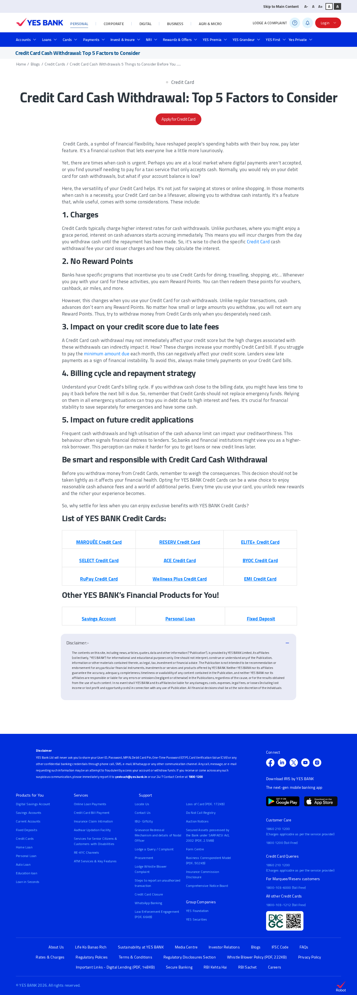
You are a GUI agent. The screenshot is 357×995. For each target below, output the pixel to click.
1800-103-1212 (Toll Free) (286, 904)
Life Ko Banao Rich (91, 947)
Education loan (26, 873)
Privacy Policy (309, 957)
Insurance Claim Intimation (93, 821)
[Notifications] (307, 23)
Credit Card (258, 241)
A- (306, 6)
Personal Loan (26, 855)
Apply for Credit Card (178, 119)
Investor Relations (224, 947)
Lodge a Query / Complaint (154, 849)
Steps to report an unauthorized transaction (157, 883)
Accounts (23, 39)
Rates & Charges (50, 957)
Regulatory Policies (92, 957)
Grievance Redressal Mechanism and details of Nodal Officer (158, 835)
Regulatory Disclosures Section (189, 957)
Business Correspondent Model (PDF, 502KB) (208, 860)
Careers (274, 967)
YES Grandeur (244, 39)
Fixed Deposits (26, 830)
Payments (91, 39)
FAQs (304, 947)
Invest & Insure (122, 39)
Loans (47, 39)
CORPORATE (114, 23)
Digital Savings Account (33, 804)
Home (21, 64)
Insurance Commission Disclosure (202, 874)
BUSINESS (175, 23)
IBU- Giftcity (144, 821)
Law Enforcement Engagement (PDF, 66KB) (157, 914)
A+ (320, 6)
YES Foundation (197, 910)
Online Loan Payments (90, 804)
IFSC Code (280, 947)
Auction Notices (197, 821)
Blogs (35, 64)
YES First (273, 39)
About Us (56, 947)
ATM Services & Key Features (95, 861)
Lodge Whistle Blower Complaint (151, 869)
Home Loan (24, 847)
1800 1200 (196, 777)
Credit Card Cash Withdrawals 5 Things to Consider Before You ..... (125, 64)
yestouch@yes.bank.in (131, 777)
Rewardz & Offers (177, 39)
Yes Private (298, 39)
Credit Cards (55, 64)
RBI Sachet (247, 967)
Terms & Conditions (135, 957)
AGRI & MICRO (210, 23)
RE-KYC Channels (86, 852)
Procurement (144, 857)
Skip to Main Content (281, 6)
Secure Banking (179, 967)
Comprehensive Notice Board (207, 885)
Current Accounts (28, 821)
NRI (149, 39)
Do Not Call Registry (201, 812)
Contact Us (143, 812)
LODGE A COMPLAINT (270, 23)
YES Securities (196, 919)
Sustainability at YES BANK (141, 947)
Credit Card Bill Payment (92, 812)
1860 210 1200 (278, 828)
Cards (67, 39)
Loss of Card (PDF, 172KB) (205, 804)
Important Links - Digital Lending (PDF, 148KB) (115, 967)
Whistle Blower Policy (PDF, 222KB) (257, 957)
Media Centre (186, 947)
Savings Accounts (28, 812)
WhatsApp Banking (148, 903)
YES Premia (212, 39)
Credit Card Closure (149, 894)
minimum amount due (106, 353)
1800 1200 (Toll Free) (282, 842)
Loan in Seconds (27, 881)
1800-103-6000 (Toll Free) (286, 887)
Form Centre (195, 849)
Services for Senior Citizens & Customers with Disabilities (95, 841)
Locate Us (142, 804)
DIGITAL (145, 23)
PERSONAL (79, 23)
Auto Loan (23, 864)
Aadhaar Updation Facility (92, 830)
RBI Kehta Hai (215, 967)
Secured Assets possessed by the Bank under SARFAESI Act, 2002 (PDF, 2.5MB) (208, 835)
